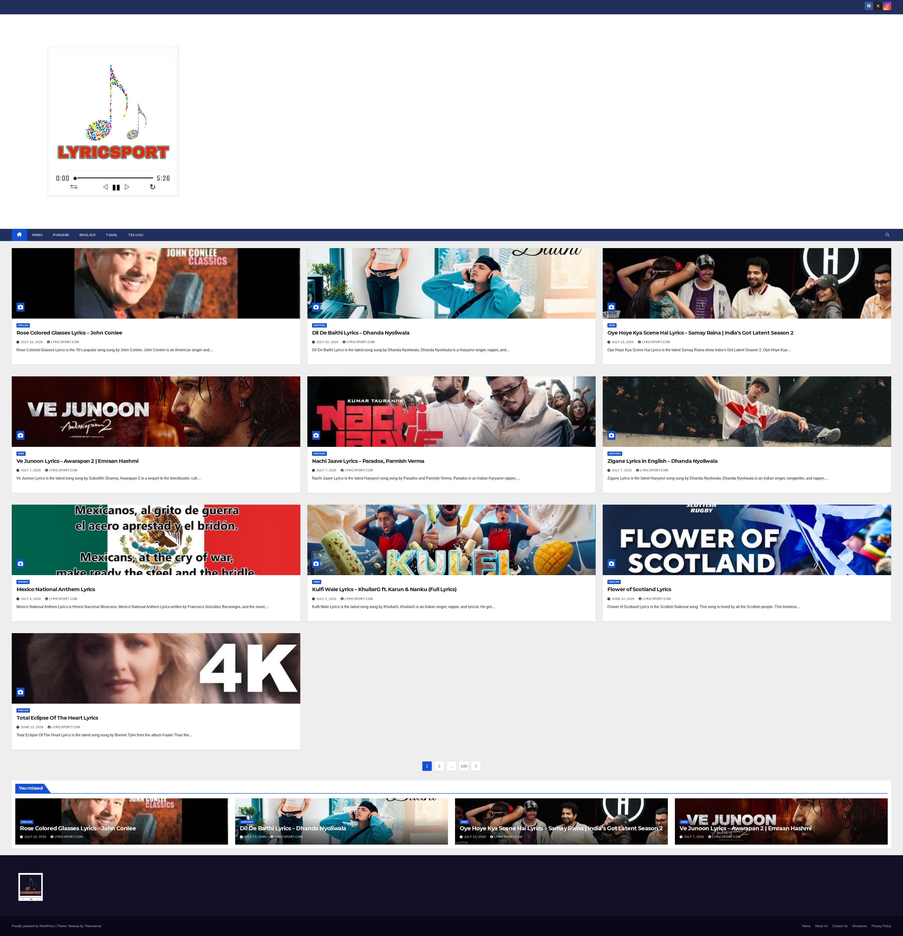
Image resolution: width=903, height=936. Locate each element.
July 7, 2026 (31, 470)
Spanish (23, 582)
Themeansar (92, 926)
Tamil (112, 235)
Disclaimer (859, 926)
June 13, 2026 (32, 727)
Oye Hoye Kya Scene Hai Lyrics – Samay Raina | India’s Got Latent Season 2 (700, 333)
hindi (37, 235)
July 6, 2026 (31, 599)
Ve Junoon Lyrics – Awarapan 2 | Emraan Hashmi (77, 461)
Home (806, 926)
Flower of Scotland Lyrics (639, 589)
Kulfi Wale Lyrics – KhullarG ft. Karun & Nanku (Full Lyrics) (384, 589)
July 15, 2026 (328, 342)
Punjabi (61, 235)
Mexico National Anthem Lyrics (55, 589)
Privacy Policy (881, 926)
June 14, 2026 (623, 599)
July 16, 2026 (32, 342)
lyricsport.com (65, 342)
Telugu (135, 235)
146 (463, 766)
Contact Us (840, 926)
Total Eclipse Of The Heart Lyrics (57, 718)
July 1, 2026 (327, 599)
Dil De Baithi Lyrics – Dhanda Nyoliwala (360, 333)
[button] (887, 235)
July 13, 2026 (623, 342)
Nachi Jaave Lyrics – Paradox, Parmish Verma (368, 461)
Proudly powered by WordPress (33, 926)
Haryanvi (319, 325)
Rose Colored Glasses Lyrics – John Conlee (69, 333)
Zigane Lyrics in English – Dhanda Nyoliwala (662, 461)
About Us (821, 926)
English (87, 235)
